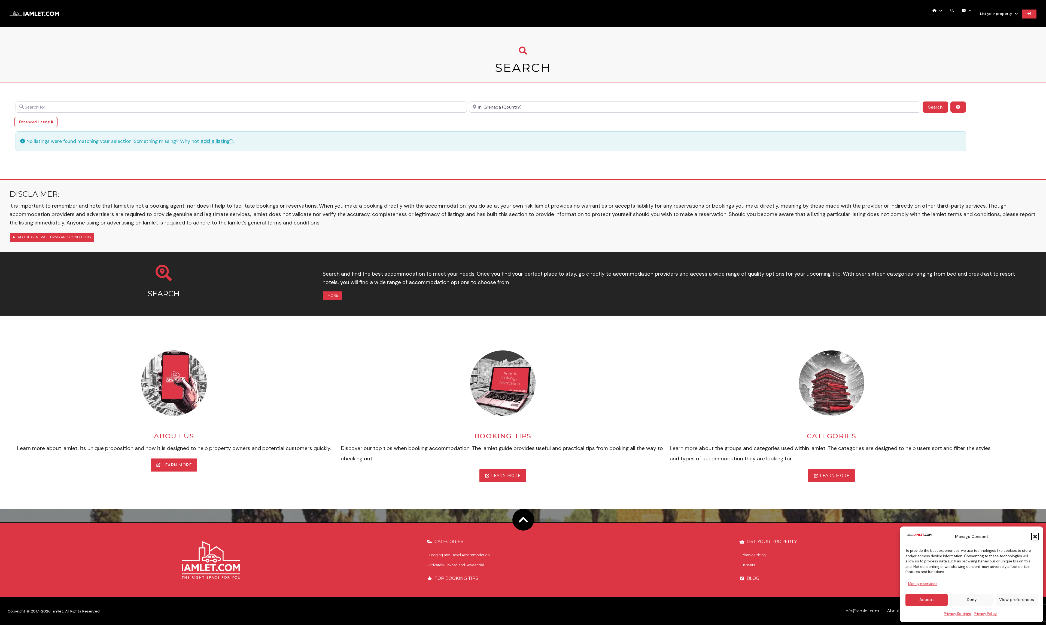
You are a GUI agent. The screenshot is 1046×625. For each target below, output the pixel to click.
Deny (972, 599)
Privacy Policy (985, 613)
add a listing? (216, 141)
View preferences (1016, 599)
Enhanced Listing (35, 121)
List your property (996, 14)
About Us (896, 610)
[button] (1035, 536)
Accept (926, 599)
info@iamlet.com (862, 610)
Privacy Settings (957, 613)
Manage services (922, 583)
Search (938, 107)
